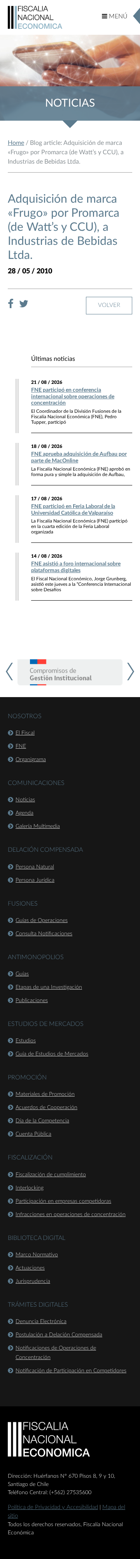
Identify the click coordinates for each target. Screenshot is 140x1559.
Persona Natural (35, 867)
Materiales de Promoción (45, 1094)
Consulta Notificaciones (44, 933)
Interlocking (30, 1188)
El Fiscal (25, 733)
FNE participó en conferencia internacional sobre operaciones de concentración (72, 396)
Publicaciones (32, 1000)
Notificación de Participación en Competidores (71, 1370)
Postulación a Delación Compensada (59, 1335)
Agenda (24, 813)
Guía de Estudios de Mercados (52, 1054)
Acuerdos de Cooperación (46, 1107)
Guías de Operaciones (42, 920)
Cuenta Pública (33, 1134)
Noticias (25, 800)
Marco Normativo (37, 1255)
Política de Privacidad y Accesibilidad (53, 1507)
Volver (109, 305)
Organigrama (31, 759)
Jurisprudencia (33, 1281)
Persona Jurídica (35, 880)
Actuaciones (30, 1268)
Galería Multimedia (38, 826)
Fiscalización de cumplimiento (51, 1174)
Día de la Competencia (42, 1121)
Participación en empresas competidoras (63, 1201)
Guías (22, 974)
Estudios (26, 1040)
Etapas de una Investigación (49, 987)
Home (16, 143)
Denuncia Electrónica (41, 1321)
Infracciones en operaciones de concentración (71, 1214)
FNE (21, 746)
